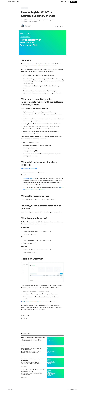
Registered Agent (28, 178)
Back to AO (63, 1)
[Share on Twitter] (57, 26)
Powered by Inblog (73, 389)
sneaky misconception (39, 66)
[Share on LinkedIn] (60, 26)
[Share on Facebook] (55, 26)
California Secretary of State (29, 168)
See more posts (60, 334)
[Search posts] (68, 2)
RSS (67, 389)
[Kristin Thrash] (22, 25)
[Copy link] (62, 26)
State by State (25, 8)
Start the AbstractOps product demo (31, 301)
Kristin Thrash (28, 25)
